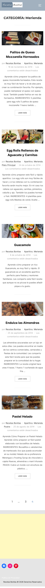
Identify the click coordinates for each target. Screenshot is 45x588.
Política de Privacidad (11, 578)
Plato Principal (9, 165)
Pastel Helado (22, 416)
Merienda (38, 63)
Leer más (24, 113)
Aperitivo (28, 63)
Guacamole (22, 245)
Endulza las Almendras (22, 323)
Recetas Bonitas (13, 63)
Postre (7, 426)
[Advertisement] (22, 536)
